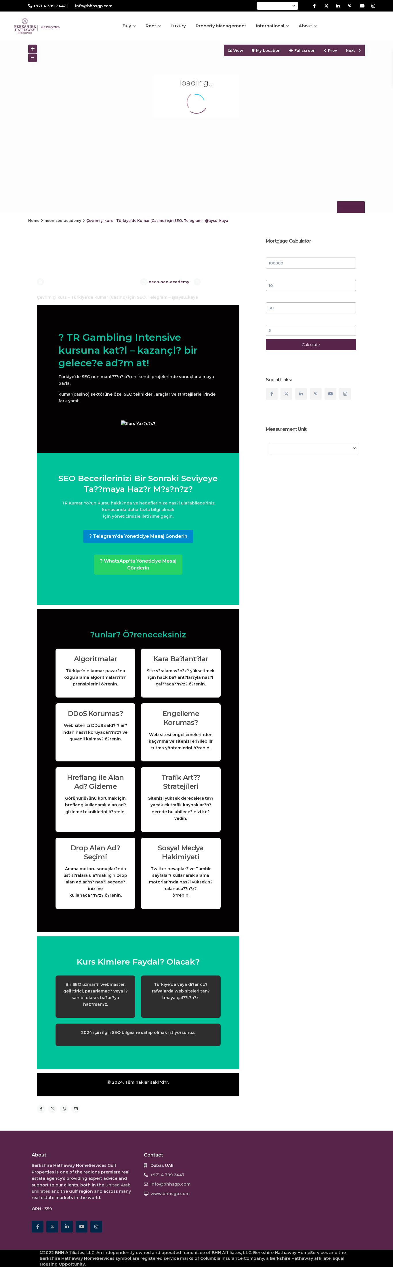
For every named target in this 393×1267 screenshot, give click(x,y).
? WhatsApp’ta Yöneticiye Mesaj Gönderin (138, 564)
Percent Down (280, 275)
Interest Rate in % (284, 319)
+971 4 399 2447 (49, 5)
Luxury (178, 25)
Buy (127, 25)
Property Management (221, 25)
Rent (151, 25)
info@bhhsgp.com (170, 1184)
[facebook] (314, 6)
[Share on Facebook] (41, 1109)
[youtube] (361, 6)
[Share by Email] (75, 1109)
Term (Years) (279, 297)
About (305, 25)
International (270, 25)
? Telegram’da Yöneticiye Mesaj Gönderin (138, 536)
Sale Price (276, 252)
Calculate (311, 344)
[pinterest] (350, 6)
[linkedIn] (338, 6)
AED (265, 5)
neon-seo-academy (63, 220)
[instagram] (373, 6)
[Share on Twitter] (52, 1109)
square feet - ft (289, 448)
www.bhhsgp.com (170, 1193)
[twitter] (326, 6)
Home (33, 220)
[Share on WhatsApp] (64, 1109)
